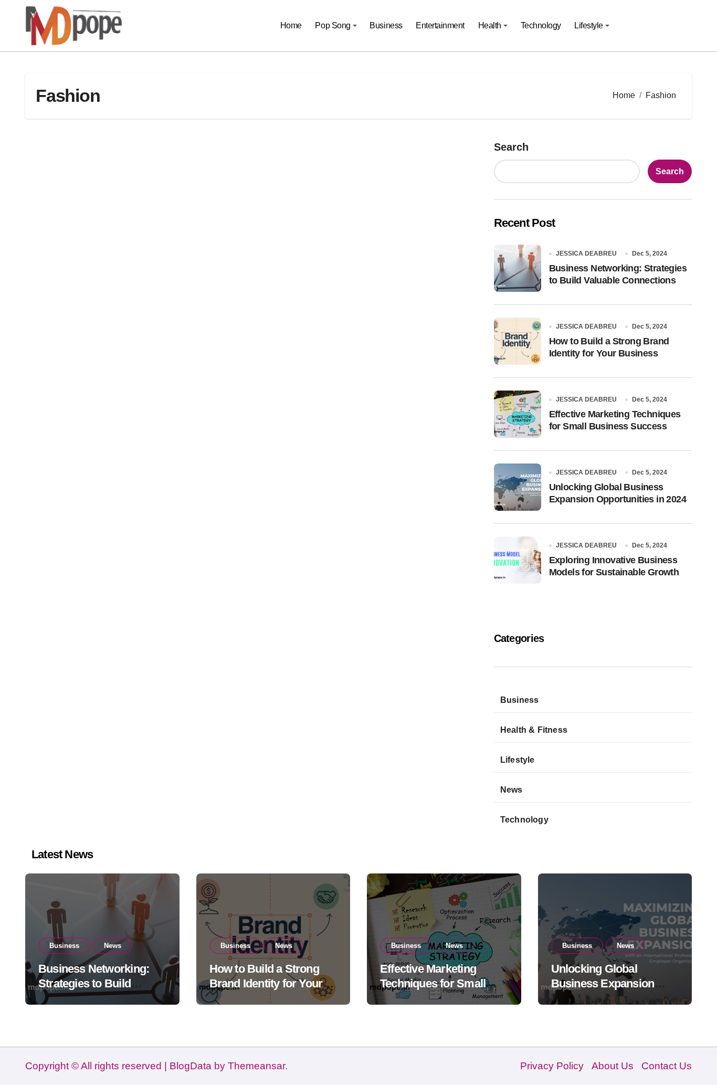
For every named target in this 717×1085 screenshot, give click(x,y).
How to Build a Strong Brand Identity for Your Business (266, 983)
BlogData (191, 1065)
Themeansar (256, 1065)
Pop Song (332, 25)
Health (489, 25)
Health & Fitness (533, 729)
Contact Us (666, 1065)
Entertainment (440, 25)
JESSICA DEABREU (586, 253)
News (511, 789)
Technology (541, 25)
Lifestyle (588, 25)
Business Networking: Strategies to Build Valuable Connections (93, 983)
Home (291, 25)
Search (511, 147)
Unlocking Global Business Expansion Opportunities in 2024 (604, 983)
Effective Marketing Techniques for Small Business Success (433, 983)
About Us (613, 1065)
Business (386, 25)
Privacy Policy (552, 1065)
